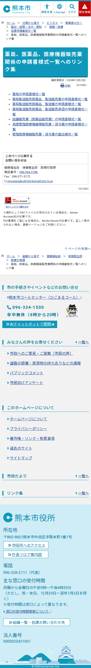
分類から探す (30, 23)
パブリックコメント (26, 373)
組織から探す (30, 256)
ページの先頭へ (79, 248)
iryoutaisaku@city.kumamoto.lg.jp (30, 181)
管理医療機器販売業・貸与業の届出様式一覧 (45, 134)
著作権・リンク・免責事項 (32, 438)
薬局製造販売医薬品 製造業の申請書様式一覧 (46, 104)
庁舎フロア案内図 (27, 555)
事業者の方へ (73, 23)
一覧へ (83, 342)
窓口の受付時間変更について (27, 612)
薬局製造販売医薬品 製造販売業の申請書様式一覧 (50, 99)
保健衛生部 (75, 256)
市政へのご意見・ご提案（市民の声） (41, 353)
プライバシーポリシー (28, 429)
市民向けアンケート (26, 383)
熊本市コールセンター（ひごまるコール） (44, 297)
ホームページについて (28, 419)
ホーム (11, 23)
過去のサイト (21, 448)
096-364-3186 (28, 172)
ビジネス (52, 23)
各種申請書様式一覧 (23, 31)
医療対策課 (18, 260)
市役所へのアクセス (28, 545)
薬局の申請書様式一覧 (28, 94)
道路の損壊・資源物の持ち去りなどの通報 (45, 363)
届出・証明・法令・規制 (26, 27)
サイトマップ (21, 458)
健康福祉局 (54, 256)
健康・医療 (56, 27)
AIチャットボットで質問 (31, 324)
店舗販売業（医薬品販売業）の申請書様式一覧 (46, 119)
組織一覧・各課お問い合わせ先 (39, 622)
